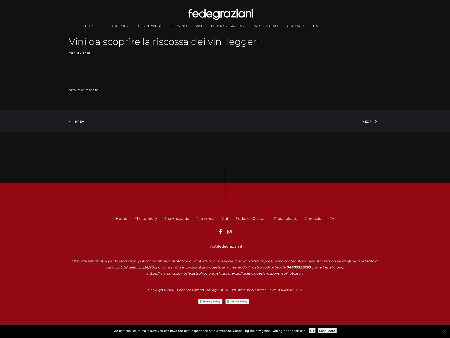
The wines (179, 25)
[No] (444, 331)
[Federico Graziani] (221, 14)
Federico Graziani (228, 25)
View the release (83, 90)
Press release (266, 25)
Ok (312, 331)
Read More (327, 331)
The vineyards (149, 25)
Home (90, 25)
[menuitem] (90, 25)
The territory (115, 25)
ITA (315, 25)
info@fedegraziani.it (225, 246)
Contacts (296, 25)
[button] (220, 233)
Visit (200, 25)
